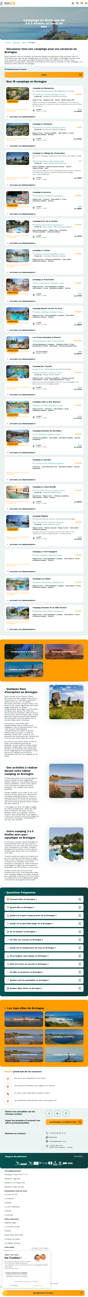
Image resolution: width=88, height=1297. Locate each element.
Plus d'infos (78, 1156)
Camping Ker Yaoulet (42, 366)
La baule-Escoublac (12, 1239)
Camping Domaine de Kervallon (47, 431)
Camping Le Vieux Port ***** (16, 1174)
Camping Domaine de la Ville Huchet (49, 607)
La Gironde (8, 1215)
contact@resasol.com (57, 1141)
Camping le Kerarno (42, 192)
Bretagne (31, 42)
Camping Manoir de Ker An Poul (47, 308)
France (24, 42)
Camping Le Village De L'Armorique (49, 153)
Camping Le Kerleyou (42, 124)
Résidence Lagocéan (12, 1178)
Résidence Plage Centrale (14, 1187)
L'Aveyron (8, 1203)
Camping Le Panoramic (43, 279)
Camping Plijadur (40, 516)
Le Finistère (9, 1198)
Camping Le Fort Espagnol (45, 552)
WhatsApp (53, 1137)
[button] (9, 93)
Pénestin (7, 1231)
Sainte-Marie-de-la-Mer (13, 1235)
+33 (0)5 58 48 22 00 (57, 1133)
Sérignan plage (10, 1222)
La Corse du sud (10, 1194)
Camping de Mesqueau (43, 88)
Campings (16, 42)
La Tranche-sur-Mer (12, 1227)
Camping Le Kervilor (42, 460)
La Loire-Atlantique (12, 1207)
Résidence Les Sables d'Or (14, 1183)
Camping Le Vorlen (41, 250)
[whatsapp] (72, 3)
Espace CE (8, 1251)
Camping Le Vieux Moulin (44, 487)
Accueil (8, 42)
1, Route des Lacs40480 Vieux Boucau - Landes (61, 1146)
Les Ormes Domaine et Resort (47, 337)
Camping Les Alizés (42, 579)
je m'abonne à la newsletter (62, 1122)
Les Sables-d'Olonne (12, 1243)
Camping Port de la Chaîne (45, 221)
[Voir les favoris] (81, 3)
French (86, 3)
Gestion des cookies (51, 1283)
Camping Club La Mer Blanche (46, 402)
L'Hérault (7, 1211)
